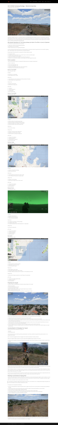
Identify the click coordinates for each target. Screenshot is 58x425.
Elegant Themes (14, 423)
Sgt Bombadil (10, 7)
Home (31, 1)
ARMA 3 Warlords (15, 7)
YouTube (39, 1)
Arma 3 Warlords (35, 1)
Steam (45, 1)
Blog (48, 1)
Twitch (43, 1)
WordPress (22, 423)
